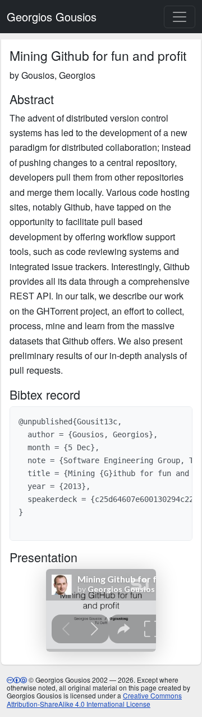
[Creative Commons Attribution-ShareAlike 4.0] (17, 679)
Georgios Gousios (52, 16)
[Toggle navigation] (179, 17)
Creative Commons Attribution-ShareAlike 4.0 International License (94, 699)
